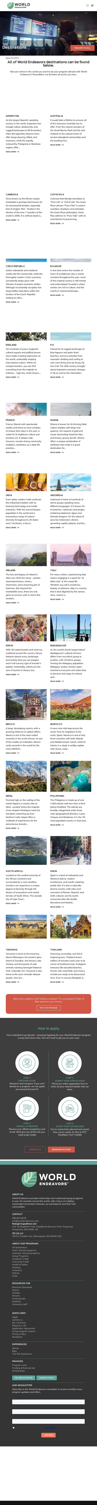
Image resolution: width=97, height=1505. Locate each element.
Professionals (18, 1298)
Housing (16, 1267)
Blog (14, 1351)
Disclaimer (17, 1337)
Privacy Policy (19, 1334)
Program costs (19, 1365)
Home (8, 58)
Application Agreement (23, 1328)
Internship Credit (20, 1261)
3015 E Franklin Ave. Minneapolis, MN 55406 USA (37, 1236)
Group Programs (20, 1256)
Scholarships (18, 1370)
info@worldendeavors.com (25, 1221)
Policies (16, 1273)
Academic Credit (20, 1258)
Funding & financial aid (23, 1368)
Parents (16, 1295)
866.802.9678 (19, 1218)
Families (16, 1293)
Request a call (19, 1325)
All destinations (19, 1247)
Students (16, 1301)
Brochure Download (22, 1287)
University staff (19, 1304)
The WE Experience (22, 1353)
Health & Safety (20, 1264)
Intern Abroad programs (24, 1250)
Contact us (17, 1319)
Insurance (17, 1270)
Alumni (15, 1290)
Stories (15, 1348)
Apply (15, 1317)
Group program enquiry (24, 1331)
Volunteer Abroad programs (26, 1253)
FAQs (15, 1276)
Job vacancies (19, 1322)
